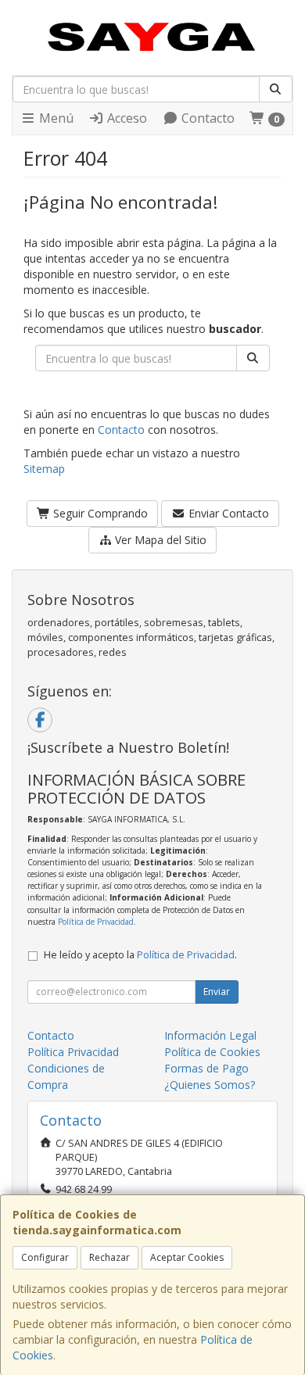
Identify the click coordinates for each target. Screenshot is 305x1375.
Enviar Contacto (227, 513)
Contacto (206, 118)
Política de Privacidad (96, 921)
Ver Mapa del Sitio (159, 539)
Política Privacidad (73, 1051)
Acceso (125, 118)
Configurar (45, 1257)
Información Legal (210, 1035)
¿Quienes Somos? (209, 1084)
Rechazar (109, 1257)
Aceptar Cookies (187, 1257)
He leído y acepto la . (140, 954)
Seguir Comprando (99, 513)
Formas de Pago (206, 1068)
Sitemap (44, 468)
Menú (55, 118)
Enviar (216, 991)
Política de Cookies (212, 1051)
